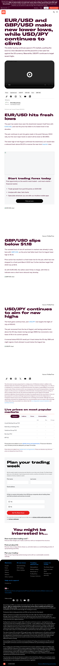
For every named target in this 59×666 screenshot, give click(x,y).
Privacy (28, 591)
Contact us (8, 583)
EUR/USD (8, 126)
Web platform (34, 567)
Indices (24, 416)
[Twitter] (21, 96)
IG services (21, 563)
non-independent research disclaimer (40, 401)
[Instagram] (16, 96)
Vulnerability (8, 592)
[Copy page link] (6, 96)
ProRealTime (33, 574)
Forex (6, 92)
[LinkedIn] (30, 96)
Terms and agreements (18, 591)
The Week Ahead (48, 567)
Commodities (42, 416)
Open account (54, 8)
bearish (45, 144)
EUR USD (27, 92)
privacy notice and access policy (42, 517)
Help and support (12, 580)
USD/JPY (32, 322)
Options (7, 574)
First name (10, 479)
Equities (15, 416)
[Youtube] (25, 96)
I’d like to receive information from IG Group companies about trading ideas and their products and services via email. (28, 495)
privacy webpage (14, 519)
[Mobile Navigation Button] (57, 12)
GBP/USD (14, 252)
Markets (8, 563)
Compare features (35, 576)
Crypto (7, 565)
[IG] (4, 12)
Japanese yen (13, 92)
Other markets (9, 577)
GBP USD (38, 92)
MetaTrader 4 (34, 571)
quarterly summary (9, 402)
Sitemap (9, 591)
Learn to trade (47, 563)
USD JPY (21, 92)
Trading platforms (34, 563)
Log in (46, 8)
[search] (54, 12)
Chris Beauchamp (15, 102)
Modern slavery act (46, 591)
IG (5, 591)
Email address (11, 486)
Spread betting (21, 565)
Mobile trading (34, 569)
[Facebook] (11, 96)
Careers (40, 664)
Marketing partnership (49, 664)
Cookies (32, 591)
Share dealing (21, 570)
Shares (7, 572)
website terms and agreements (31, 443)
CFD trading (20, 568)
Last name (33, 479)
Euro (33, 92)
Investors (38, 591)
